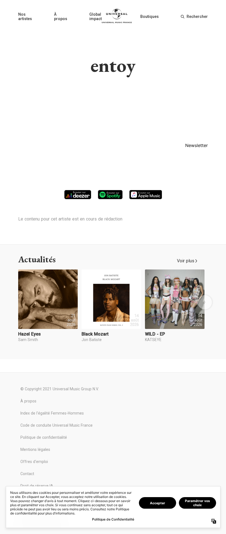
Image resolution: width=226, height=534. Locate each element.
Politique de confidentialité (43, 437)
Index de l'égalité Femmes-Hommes (52, 413)
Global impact (95, 16)
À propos (60, 16)
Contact (27, 474)
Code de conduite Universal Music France (56, 425)
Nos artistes (25, 16)
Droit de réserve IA (36, 486)
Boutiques (149, 16)
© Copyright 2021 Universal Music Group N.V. (59, 389)
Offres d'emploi (34, 461)
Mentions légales (35, 449)
